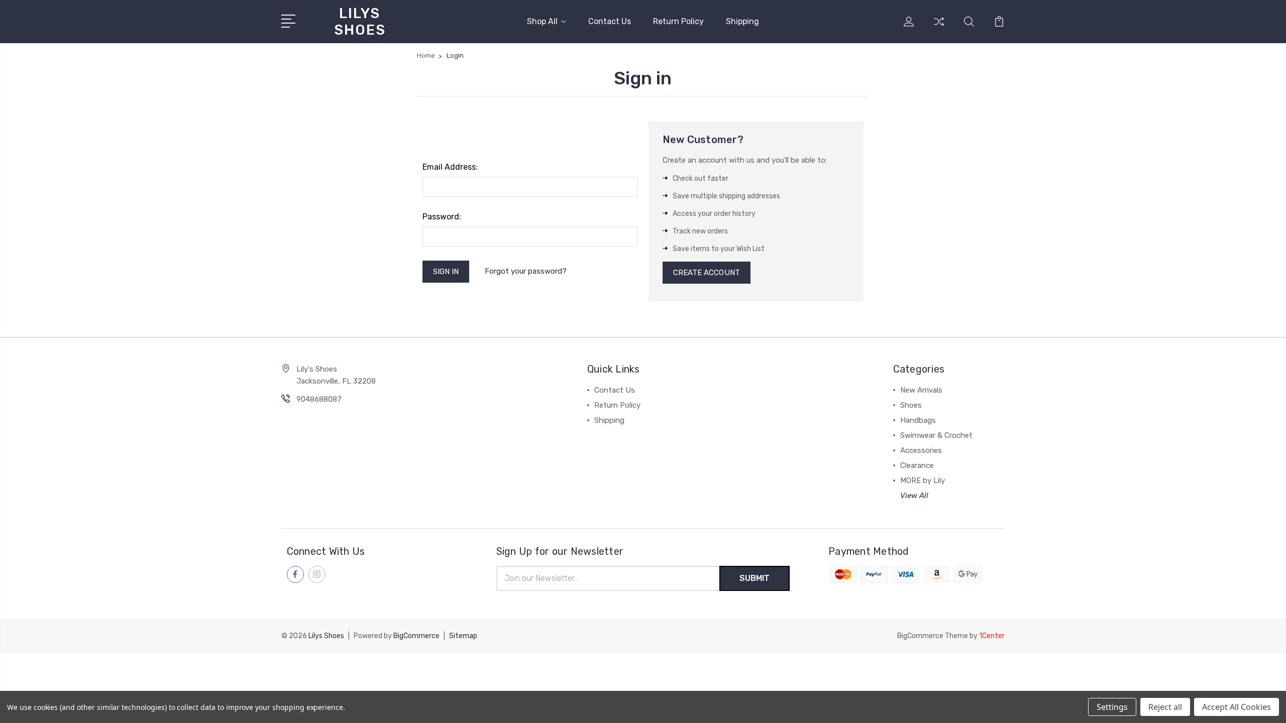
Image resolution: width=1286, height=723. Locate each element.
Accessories (921, 450)
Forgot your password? (526, 271)
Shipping (742, 21)
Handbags (918, 420)
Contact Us (609, 21)
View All (914, 495)
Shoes (911, 405)
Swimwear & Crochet (936, 435)
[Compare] (938, 27)
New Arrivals (921, 390)
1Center (992, 636)
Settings (1112, 706)
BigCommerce (416, 636)
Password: (441, 216)
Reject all (1165, 706)
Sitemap (463, 636)
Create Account (706, 272)
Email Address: (450, 167)
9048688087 (319, 399)
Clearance (917, 465)
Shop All (542, 21)
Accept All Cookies (1236, 706)
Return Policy (678, 21)
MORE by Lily (922, 480)
